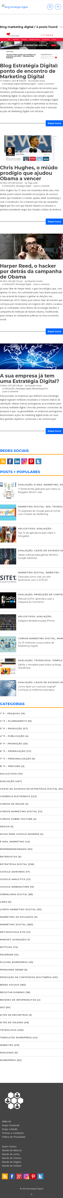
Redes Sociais (9, 984)
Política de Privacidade (13, 1136)
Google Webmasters (14, 886)
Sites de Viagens (11, 1022)
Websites (52, 572)
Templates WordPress (16, 1037)
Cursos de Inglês (12, 804)
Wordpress (8, 1060)
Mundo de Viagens (11, 1161)
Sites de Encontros (14, 1015)
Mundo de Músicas (12, 1150)
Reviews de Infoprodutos (18, 1000)
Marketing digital (28, 83)
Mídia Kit (6, 1121)
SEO (48, 506)
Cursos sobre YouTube (16, 819)
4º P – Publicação (12, 736)
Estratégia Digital (12, 83)
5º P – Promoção (11, 743)
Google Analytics (13, 879)
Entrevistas (8, 856)
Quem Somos (9, 1146)
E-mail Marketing (46, 484)
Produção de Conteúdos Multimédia (26, 977)
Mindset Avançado (13, 939)
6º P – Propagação (13, 751)
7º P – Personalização (15, 758)
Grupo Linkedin (10, 1129)
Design (5, 826)
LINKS (3, 902)
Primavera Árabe (12, 969)
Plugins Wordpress (14, 962)
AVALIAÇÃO (25, 484)
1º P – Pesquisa (10, 713)
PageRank (6, 954)
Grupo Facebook (10, 1125)
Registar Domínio (12, 992)
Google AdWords (12, 871)
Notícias (6, 947)
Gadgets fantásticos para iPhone (36, 620)
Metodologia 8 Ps (13, 932)
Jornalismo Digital (14, 894)
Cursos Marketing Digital (36, 638)
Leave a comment (46, 83)
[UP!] (31, 1194)
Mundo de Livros (11, 1154)
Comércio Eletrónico (15, 796)
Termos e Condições (13, 1133)
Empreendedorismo (13, 849)
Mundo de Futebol (11, 1165)
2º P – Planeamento (13, 721)
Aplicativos (26, 528)
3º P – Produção (11, 728)
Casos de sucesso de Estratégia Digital (29, 788)
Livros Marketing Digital (18, 909)
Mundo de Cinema (11, 1158)
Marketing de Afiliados (16, 917)
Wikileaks (7, 1052)
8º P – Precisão (10, 766)
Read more (54, 123)
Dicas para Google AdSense (19, 834)
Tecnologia (42, 660)
